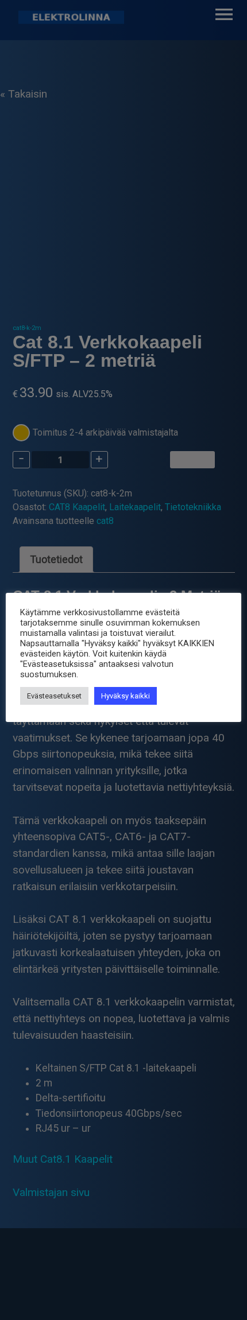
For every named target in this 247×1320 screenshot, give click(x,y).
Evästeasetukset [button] (54, 696)
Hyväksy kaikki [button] (125, 696)
